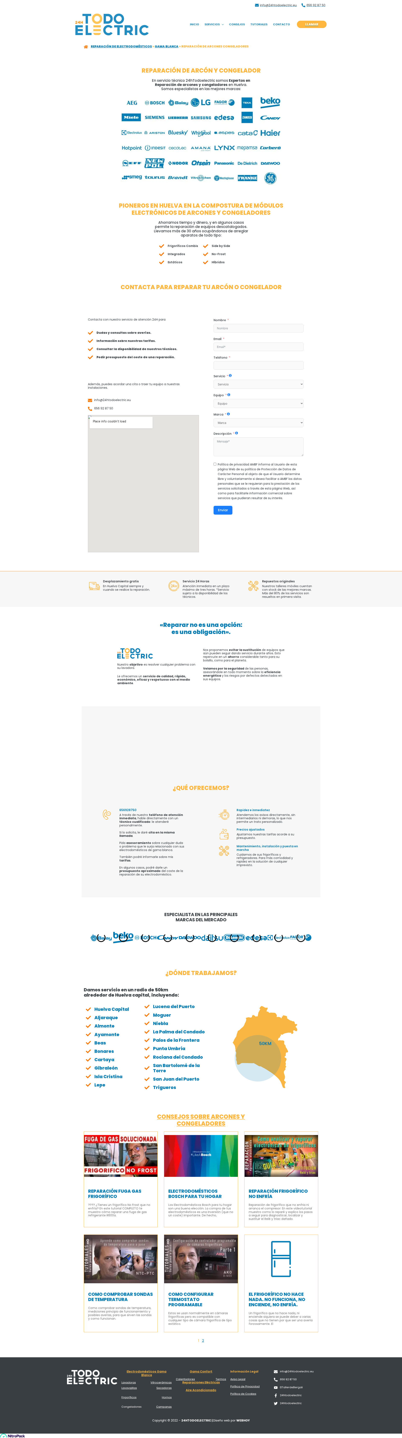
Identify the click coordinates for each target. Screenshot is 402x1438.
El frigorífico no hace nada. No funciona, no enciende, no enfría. (277, 1299)
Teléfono (220, 357)
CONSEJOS (237, 24)
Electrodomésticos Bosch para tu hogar (195, 1193)
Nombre (220, 320)
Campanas (164, 1407)
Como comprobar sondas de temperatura (120, 1297)
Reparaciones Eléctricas (201, 1382)
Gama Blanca (166, 46)
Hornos (167, 1397)
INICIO (194, 24)
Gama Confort (201, 1371)
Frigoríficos (129, 1397)
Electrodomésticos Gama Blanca (146, 1373)
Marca (218, 414)
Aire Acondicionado (201, 1390)
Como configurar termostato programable (191, 1299)
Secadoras (164, 1388)
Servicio (219, 376)
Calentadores (185, 1379)
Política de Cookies (243, 1394)
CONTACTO (281, 24)
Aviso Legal (237, 1379)
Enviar (223, 510)
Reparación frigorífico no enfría (278, 1193)
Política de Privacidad (245, 1386)
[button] (222, 24)
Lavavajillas (129, 1388)
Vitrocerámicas (161, 1382)
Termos (221, 1379)
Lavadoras (128, 1382)
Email (218, 339)
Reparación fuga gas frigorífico (114, 1193)
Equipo (219, 395)
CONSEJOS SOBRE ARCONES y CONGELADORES (201, 1120)
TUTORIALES (259, 24)
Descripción (223, 434)
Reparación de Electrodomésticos (121, 46)
